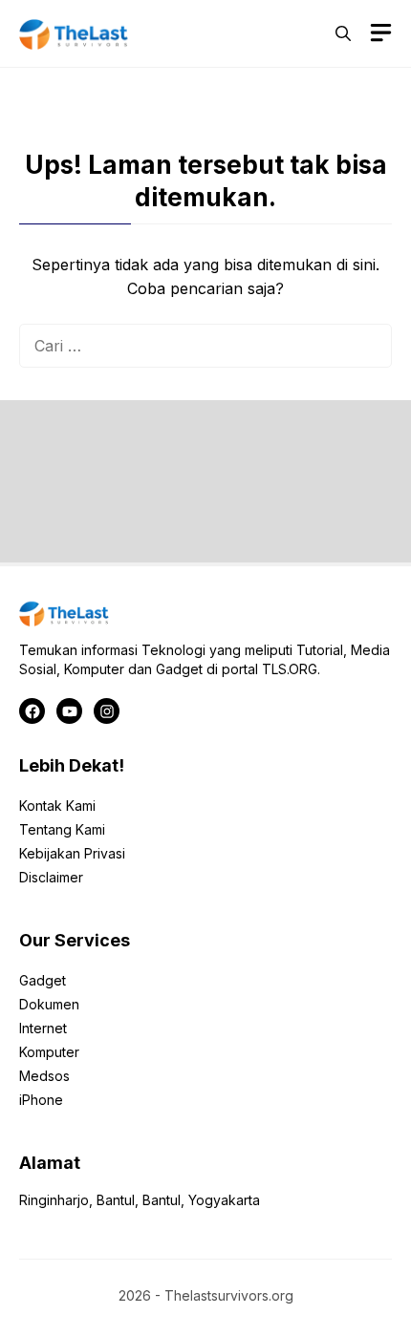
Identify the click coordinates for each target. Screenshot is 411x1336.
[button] (343, 33)
